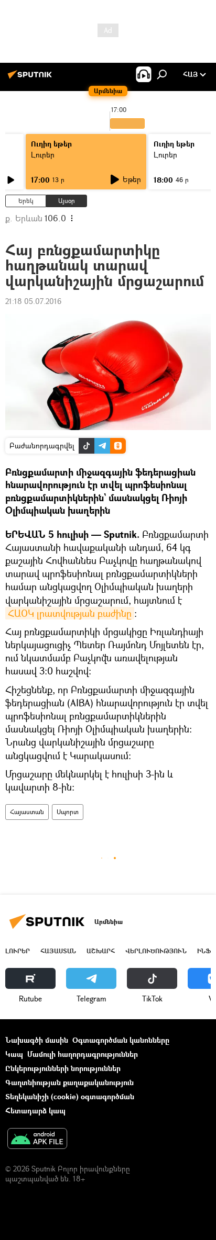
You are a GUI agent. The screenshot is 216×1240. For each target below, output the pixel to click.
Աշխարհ (101, 950)
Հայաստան (27, 811)
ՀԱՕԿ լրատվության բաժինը (70, 613)
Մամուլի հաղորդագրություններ (82, 1054)
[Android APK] (37, 1139)
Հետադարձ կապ (35, 1110)
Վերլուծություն (156, 950)
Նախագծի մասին (36, 1040)
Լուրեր (43, 155)
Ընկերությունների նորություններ (63, 1068)
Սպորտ (68, 811)
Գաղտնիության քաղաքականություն (69, 1082)
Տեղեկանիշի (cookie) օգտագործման (69, 1096)
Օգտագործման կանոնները (120, 1040)
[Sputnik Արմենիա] (31, 78)
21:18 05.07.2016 (33, 301)
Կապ (14, 1054)
